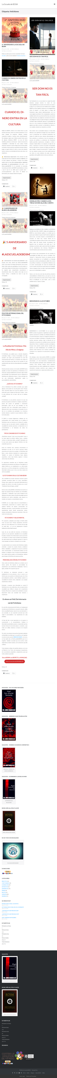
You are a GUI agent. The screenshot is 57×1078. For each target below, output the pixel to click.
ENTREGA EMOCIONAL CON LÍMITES (10, 903)
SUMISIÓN (4, 894)
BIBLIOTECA (4, 881)
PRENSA (3, 890)
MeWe (28, 1072)
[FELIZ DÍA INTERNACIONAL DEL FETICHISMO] (14, 303)
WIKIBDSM (4, 896)
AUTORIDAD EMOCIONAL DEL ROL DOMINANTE (13, 907)
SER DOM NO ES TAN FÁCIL (39, 56)
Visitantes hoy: (5, 934)
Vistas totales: (5, 937)
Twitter (14, 1072)
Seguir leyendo (34, 159)
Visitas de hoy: (5, 929)
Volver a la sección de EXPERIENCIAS (14, 661)
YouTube (19, 1072)
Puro (36, 1070)
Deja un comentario (7, 51)
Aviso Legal (22, 1076)
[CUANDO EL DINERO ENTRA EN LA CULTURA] (14, 68)
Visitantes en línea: (6, 926)
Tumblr (21, 1072)
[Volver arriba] (53, 1074)
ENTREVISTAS (5, 886)
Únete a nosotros (21, 55)
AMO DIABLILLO (15, 49)
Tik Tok (24, 1072)
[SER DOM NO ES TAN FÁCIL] (42, 36)
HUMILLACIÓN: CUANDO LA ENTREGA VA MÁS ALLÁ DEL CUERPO (41, 202)
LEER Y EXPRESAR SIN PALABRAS (9, 917)
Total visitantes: (6, 941)
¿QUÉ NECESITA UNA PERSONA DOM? (10, 914)
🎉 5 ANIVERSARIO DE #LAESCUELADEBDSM (9, 209)
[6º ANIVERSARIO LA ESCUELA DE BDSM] (14, 30)
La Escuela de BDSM (27, 1070)
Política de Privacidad (31, 1076)
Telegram (32, 1072)
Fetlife (43, 1072)
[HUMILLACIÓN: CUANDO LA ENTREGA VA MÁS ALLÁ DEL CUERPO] (42, 186)
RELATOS (4, 892)
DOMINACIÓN (5, 885)
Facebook (12, 1072)
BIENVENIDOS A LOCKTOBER (40, 301)
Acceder (4, 55)
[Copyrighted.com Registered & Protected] (29, 1059)
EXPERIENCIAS (5, 888)
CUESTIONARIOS (6, 883)
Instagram (16, 1072)
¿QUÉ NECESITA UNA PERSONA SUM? (10, 910)
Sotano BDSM (38, 1072)
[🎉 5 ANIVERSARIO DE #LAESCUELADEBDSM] (14, 199)
